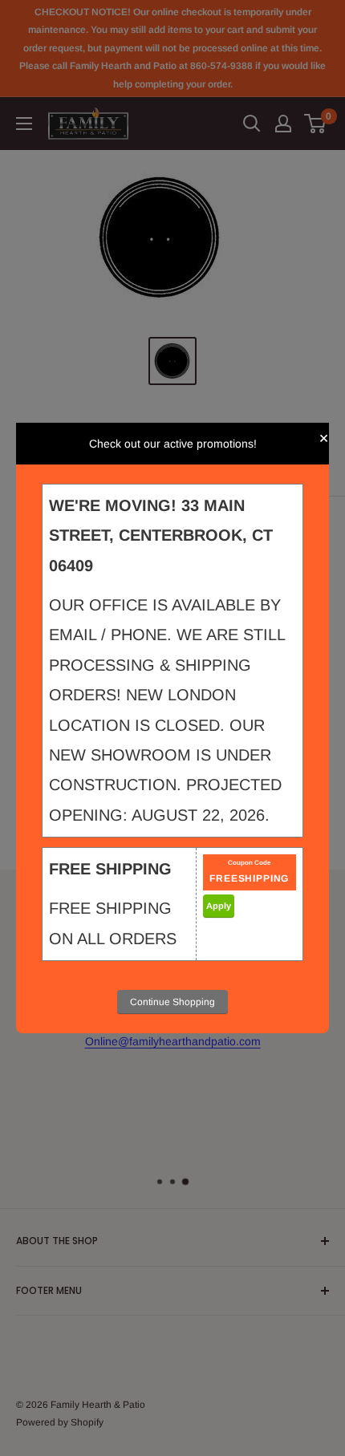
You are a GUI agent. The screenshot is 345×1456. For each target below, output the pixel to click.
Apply (218, 906)
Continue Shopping (172, 1002)
